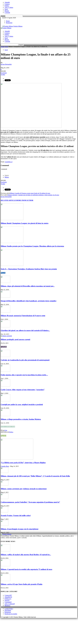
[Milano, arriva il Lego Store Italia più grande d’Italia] (5, 580)
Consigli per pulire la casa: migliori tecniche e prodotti (22, 404)
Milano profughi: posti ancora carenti (15, 339)
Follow (11, 432)
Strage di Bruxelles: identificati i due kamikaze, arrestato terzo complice (28, 301)
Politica (7, 6)
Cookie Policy (9, 609)
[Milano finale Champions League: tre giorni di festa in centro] (12, 219)
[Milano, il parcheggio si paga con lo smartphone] (4, 525)
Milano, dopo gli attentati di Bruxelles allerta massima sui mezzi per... (28, 286)
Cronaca (7, 4)
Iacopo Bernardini (6, 64)
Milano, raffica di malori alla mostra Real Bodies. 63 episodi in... (26, 555)
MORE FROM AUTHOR (24, 200)
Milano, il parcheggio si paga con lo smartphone (19, 529)
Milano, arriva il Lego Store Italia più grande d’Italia (21, 584)
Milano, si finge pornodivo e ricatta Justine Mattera (21, 419)
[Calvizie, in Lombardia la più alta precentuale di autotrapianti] (5, 356)
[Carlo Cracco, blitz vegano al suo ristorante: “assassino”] (5, 386)
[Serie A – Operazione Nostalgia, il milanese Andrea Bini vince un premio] (12, 265)
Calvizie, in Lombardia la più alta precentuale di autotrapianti (25, 360)
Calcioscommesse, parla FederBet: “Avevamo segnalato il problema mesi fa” (30, 502)
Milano (7, 177)
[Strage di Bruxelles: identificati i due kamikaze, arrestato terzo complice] (5, 297)
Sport (6, 9)
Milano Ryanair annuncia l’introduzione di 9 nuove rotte (23, 316)
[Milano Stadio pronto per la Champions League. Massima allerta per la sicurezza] (12, 242)
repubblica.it (8, 162)
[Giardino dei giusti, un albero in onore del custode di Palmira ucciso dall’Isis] (5, 327)
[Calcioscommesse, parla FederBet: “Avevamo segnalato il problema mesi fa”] (4, 498)
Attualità (7, 2)
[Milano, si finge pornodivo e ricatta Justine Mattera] (5, 415)
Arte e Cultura (9, 7)
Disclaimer (8, 610)
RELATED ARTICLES (8, 200)
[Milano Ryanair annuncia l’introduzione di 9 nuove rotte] (5, 312)
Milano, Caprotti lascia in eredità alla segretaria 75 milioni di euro (26, 569)
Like (5, 430)
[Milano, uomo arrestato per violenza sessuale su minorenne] (4, 485)
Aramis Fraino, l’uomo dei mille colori (16, 515)
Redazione (9, 22)
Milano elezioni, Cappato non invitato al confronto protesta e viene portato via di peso (33, 195)
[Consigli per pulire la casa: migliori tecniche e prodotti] (5, 401)
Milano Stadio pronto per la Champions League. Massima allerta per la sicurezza (32, 246)
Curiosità (7, 12)
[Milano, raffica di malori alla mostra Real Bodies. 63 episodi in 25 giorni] (5, 551)
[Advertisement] (10, 627)
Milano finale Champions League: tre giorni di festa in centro (24, 223)
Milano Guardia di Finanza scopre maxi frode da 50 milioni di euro (30, 193)
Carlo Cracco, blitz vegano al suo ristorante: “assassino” (23, 390)
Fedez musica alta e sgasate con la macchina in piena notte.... (24, 375)
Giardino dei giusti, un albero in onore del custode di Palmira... (25, 330)
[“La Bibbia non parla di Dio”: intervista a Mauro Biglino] (17, 459)
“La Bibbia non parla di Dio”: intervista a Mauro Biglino (23, 463)
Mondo (7, 11)
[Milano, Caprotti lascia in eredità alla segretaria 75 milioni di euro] (5, 565)
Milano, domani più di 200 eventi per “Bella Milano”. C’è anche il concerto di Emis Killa (35, 476)
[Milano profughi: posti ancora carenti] (6, 336)
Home (8, 21)
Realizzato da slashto (11, 614)
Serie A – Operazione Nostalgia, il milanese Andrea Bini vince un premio (29, 269)
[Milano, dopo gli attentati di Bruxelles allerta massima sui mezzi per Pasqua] (5, 282)
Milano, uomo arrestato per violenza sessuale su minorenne (24, 489)
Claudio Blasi (5, 466)
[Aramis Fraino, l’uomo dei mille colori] (4, 512)
